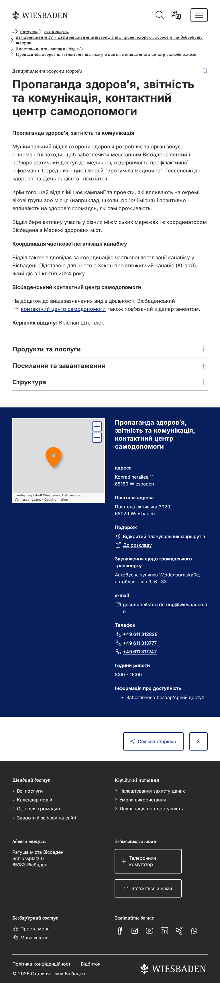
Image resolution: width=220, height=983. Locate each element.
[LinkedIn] (164, 931)
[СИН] (179, 931)
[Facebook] (120, 931)
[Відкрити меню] (199, 15)
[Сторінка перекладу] (176, 15)
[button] (110, 349)
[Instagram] (134, 931)
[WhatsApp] (194, 931)
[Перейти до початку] (198, 741)
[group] (58, 460)
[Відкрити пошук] (159, 15)
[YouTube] (149, 931)
